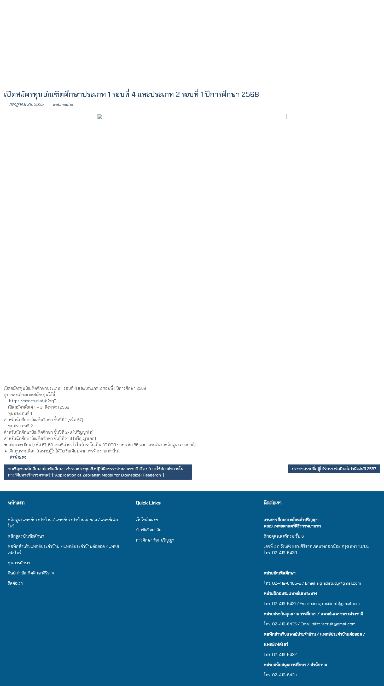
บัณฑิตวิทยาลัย (148, 530)
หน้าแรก (16, 502)
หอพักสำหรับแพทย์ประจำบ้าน (34, 546)
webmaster (63, 104)
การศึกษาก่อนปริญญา (155, 540)
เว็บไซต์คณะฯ (147, 519)
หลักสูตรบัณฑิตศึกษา (26, 536)
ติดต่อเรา (15, 583)
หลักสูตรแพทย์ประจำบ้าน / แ (33, 519)
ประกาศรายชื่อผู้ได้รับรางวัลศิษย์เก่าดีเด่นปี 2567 (334, 469)
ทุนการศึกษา (19, 563)
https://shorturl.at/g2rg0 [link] (32, 401)
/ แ (63, 546)
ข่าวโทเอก (17, 457)
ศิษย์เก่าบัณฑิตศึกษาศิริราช (31, 573)
